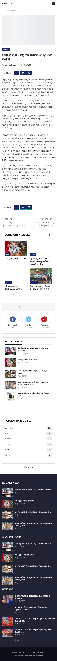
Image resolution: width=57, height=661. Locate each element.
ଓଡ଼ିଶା (7, 254)
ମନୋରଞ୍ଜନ (9, 444)
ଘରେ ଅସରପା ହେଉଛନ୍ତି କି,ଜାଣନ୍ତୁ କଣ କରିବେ (45, 224)
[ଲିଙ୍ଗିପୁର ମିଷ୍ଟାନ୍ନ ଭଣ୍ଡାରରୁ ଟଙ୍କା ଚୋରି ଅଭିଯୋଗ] (10, 351)
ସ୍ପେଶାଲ (6, 49)
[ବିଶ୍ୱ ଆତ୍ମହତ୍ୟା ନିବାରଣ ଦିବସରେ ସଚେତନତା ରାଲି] (41, 276)
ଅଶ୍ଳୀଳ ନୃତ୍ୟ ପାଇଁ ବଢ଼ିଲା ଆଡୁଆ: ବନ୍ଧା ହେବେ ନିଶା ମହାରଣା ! (32, 597)
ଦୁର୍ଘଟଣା (7, 455)
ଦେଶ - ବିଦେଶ (10, 428)
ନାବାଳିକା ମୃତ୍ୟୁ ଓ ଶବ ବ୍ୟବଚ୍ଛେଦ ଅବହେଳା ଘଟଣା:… (33, 372)
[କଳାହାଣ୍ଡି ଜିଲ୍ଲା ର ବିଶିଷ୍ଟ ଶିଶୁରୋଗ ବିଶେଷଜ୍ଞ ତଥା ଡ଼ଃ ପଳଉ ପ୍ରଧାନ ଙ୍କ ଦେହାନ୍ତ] (10, 396)
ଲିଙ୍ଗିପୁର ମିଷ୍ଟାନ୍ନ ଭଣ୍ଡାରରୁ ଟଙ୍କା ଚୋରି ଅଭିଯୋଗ (33, 349)
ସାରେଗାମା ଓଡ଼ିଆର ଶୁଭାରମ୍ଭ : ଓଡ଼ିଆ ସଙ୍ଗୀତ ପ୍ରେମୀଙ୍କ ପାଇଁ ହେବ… (31, 608)
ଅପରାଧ (7, 449)
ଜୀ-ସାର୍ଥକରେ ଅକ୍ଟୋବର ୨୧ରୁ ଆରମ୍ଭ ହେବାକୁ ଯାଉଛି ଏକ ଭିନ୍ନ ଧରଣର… (35, 619)
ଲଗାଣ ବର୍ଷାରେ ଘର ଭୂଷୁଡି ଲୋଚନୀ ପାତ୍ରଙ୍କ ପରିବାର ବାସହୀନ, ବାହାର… (33, 383)
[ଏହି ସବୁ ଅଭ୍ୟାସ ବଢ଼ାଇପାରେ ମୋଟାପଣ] (16, 276)
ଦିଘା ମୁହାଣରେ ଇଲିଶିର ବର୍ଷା (27, 359)
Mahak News (7, 3)
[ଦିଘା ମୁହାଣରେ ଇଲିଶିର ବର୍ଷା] (16, 248)
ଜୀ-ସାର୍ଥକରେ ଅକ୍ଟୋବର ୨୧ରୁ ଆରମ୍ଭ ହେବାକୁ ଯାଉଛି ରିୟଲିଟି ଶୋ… (33, 631)
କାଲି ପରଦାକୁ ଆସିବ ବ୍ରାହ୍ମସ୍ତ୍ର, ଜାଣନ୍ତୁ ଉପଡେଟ (14, 224)
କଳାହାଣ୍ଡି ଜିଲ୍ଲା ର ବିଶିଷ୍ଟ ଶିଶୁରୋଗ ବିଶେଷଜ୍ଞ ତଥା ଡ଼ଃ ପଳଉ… (33, 394)
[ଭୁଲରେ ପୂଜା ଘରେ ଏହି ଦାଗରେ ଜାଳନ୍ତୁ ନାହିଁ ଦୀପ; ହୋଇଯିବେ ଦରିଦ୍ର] (41, 248)
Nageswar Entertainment (33, 656)
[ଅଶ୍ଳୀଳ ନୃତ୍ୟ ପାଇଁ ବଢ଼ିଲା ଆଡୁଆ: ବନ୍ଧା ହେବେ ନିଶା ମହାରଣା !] (7, 599)
